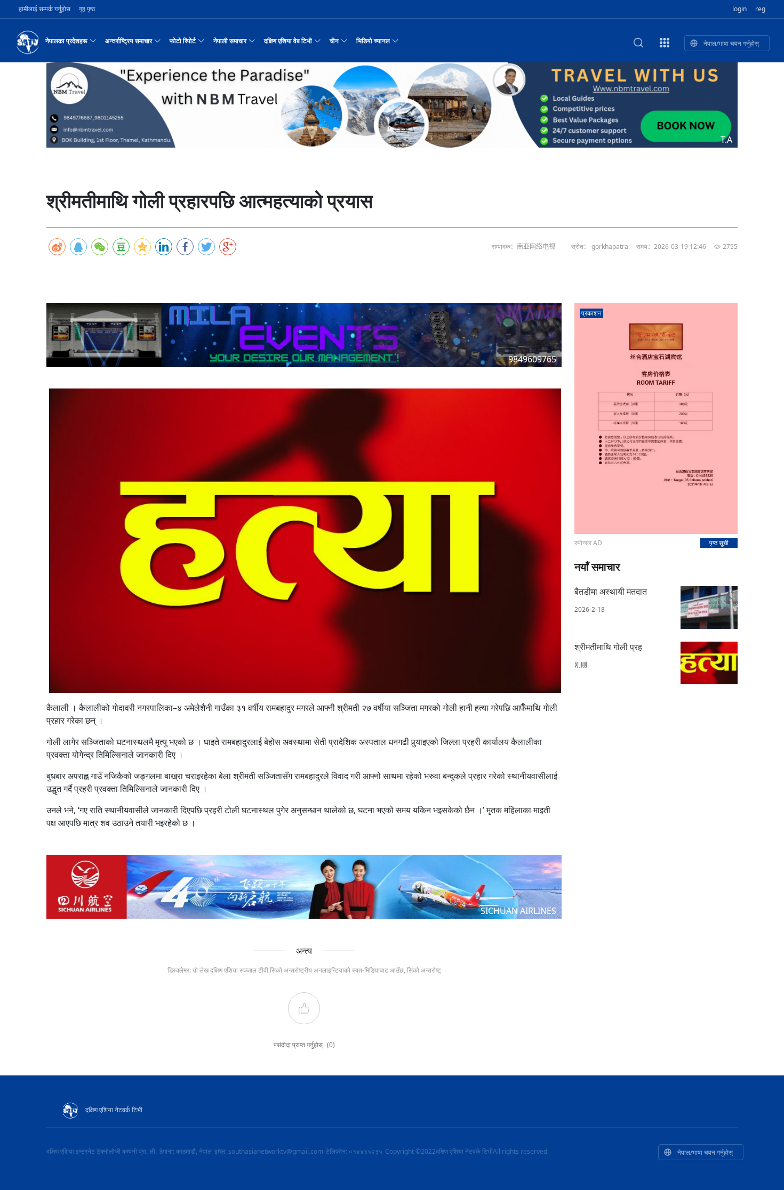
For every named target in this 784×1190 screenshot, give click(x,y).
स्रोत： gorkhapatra (599, 246)
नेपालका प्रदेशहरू (66, 40)
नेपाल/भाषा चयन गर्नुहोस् (731, 43)
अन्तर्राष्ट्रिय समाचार (128, 40)
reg (760, 8)
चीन (334, 40)
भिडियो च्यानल (373, 40)
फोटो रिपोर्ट (183, 40)
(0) (331, 1044)
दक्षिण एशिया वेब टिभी (288, 40)
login (739, 8)
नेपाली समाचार (229, 40)
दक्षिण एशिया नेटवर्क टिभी (113, 1109)
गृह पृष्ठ (87, 8)
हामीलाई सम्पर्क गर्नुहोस (44, 8)
